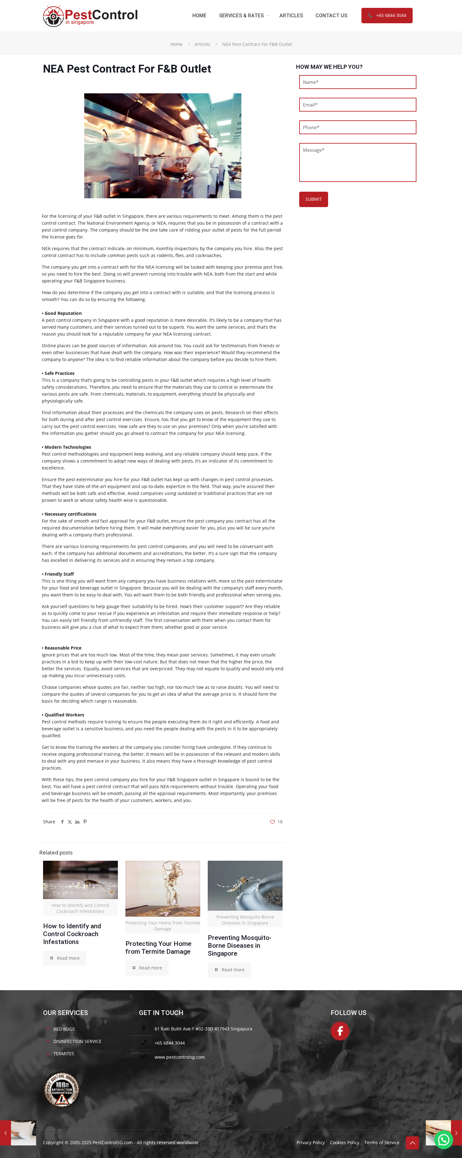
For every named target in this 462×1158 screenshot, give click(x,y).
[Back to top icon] (412, 1143)
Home (176, 44)
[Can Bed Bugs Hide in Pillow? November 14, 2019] (18, 1132)
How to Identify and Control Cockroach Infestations (72, 934)
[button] (443, 1139)
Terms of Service (382, 1142)
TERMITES (63, 1053)
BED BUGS (64, 1029)
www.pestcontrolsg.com (180, 1057)
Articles (202, 44)
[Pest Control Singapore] (90, 15)
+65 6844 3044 (391, 15)
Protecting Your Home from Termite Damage (158, 947)
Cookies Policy (344, 1142)
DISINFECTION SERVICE (77, 1041)
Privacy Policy (311, 1142)
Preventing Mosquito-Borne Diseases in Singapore (240, 945)
